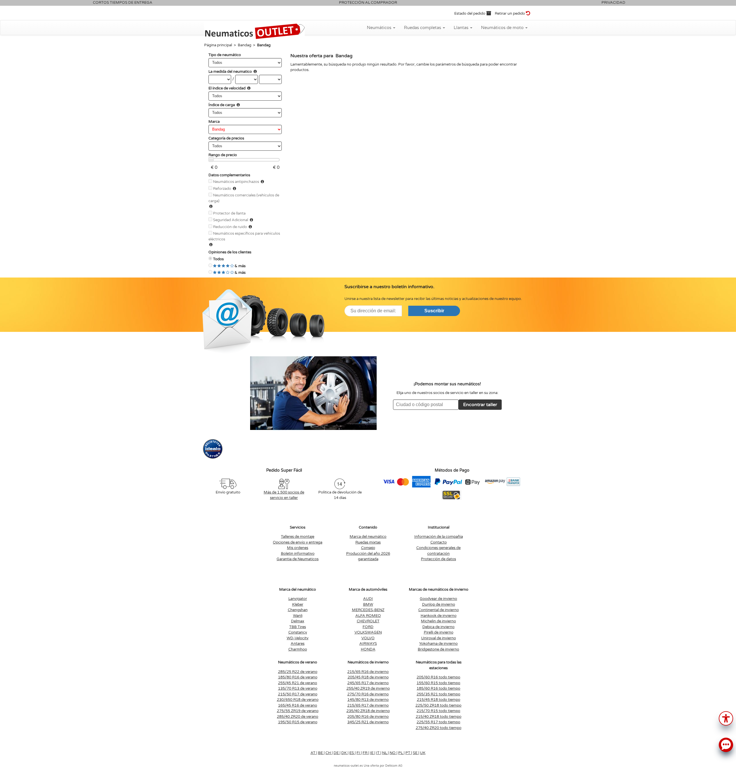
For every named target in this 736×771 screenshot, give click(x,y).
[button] (726, 718)
